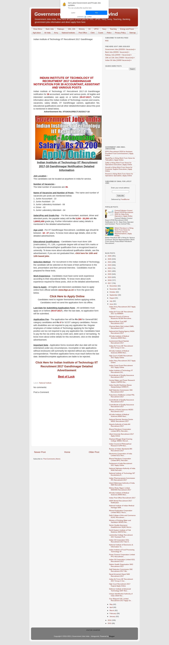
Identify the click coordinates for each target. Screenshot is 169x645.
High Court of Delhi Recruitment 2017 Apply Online (120, 356)
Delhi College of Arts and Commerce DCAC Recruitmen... (122, 516)
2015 (110, 623)
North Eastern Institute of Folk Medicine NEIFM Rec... (120, 531)
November (114, 289)
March (112, 610)
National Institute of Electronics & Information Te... (121, 546)
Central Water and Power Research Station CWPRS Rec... (122, 381)
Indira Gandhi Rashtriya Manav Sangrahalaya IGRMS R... (120, 386)
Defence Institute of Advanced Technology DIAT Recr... (120, 590)
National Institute (45, 383)
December (114, 286)
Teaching (113, 29)
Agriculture (37, 33)
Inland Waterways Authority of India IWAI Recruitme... (122, 484)
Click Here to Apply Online (67, 296)
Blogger (112, 636)
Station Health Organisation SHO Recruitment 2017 (121, 565)
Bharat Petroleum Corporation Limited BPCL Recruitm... (120, 430)
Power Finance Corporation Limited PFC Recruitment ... (122, 555)
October (113, 292)
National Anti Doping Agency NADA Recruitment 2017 (121, 332)
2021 (110, 271)
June (112, 304)
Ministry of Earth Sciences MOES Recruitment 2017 (121, 410)
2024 (110, 262)
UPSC (96, 29)
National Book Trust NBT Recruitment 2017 (118, 322)
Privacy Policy (120, 33)
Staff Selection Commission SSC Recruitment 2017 (121, 391)
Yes (96, 13)
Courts (100, 33)
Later (73, 13)
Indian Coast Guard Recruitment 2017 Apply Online (121, 366)
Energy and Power (127, 29)
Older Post (94, 452)
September (114, 295)
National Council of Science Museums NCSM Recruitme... (120, 317)
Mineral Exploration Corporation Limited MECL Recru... (120, 511)
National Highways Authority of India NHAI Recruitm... (122, 469)
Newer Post (40, 452)
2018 (110, 280)
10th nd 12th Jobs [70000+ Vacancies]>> (120, 58)
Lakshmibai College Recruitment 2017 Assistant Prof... (121, 536)
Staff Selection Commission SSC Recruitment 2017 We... (121, 570)
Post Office (83, 33)
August (112, 298)
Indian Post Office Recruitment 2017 (122, 498)
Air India (47, 33)
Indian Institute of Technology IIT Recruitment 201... (121, 371)
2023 (110, 265)
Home (67, 452)
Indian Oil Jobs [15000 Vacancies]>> (118, 60)
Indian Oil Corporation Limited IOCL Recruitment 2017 (122, 560)
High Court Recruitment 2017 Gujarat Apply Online (119, 585)
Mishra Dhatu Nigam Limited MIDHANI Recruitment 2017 (120, 489)
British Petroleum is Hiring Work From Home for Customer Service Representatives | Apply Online (124, 231)
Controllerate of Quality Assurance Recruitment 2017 (121, 376)
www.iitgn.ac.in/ (66, 290)
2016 (110, 620)
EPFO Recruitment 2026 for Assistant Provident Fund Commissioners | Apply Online (119, 153)
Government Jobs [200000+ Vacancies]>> (120, 49)
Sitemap (132, 33)
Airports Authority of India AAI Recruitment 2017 (119, 425)
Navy (104, 29)
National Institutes (68, 33)
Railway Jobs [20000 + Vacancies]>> (118, 55)
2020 (110, 274)
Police (109, 33)
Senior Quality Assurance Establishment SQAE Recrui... (120, 526)
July (111, 301)
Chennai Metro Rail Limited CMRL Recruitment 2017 (121, 327)
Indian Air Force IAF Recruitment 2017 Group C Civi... (121, 347)
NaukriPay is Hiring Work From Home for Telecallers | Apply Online (120, 159)
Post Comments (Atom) (51, 459)
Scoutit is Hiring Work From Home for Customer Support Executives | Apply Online (118, 169)
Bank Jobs (50, 29)
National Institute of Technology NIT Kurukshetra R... (122, 474)
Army (56, 33)
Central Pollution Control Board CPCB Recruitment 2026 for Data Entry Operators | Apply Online (124, 213)
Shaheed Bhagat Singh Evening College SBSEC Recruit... (120, 440)
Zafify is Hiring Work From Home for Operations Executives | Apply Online (118, 163)
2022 (110, 268)
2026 (110, 256)
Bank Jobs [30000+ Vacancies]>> (117, 52)
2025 (110, 259)
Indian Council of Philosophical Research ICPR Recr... (120, 445)
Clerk (93, 33)
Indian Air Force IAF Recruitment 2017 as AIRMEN (121, 312)
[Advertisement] (66, 59)
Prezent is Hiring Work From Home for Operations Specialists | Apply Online (119, 175)
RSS (106, 41)
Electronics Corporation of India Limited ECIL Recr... (120, 454)
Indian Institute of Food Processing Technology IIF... (121, 550)
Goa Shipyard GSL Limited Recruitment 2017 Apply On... (120, 599)
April (111, 607)
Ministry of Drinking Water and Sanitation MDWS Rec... (120, 521)
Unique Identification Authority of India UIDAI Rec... (121, 594)
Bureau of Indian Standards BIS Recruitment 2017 (120, 450)
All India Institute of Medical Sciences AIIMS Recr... (119, 337)
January (113, 616)
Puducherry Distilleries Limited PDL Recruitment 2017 (122, 396)
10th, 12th (71, 29)
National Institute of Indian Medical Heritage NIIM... (121, 506)
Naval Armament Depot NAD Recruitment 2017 (119, 575)
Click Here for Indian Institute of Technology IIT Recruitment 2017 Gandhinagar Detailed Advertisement (67, 366)
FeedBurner (125, 199)
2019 (110, 277)
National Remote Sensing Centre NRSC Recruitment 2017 (121, 420)
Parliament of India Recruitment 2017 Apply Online (120, 464)
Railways (60, 29)
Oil (89, 29)
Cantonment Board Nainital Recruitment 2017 (119, 342)
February (113, 613)
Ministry (82, 29)
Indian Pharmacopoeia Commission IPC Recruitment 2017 (122, 479)
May (111, 604)
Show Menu (37, 29)
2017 (110, 283)
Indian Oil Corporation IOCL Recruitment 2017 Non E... (119, 541)
